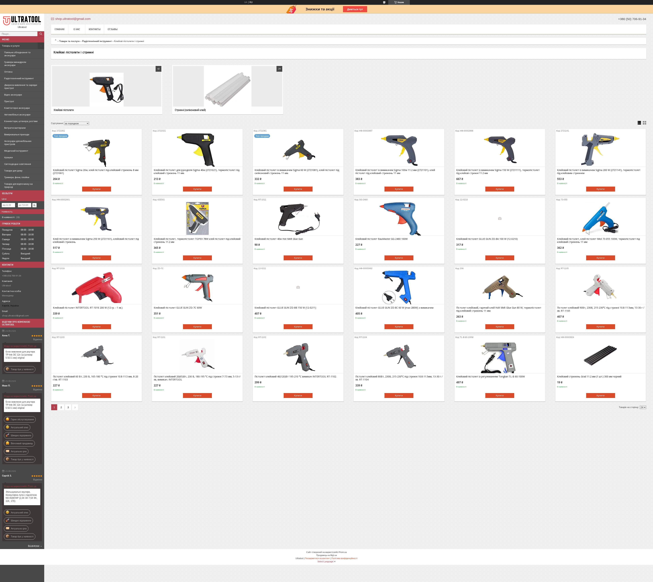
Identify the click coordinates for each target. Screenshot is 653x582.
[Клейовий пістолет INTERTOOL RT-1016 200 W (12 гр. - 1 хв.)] (96, 287)
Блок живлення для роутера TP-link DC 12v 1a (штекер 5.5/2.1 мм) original (20, 354)
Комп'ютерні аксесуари (17, 107)
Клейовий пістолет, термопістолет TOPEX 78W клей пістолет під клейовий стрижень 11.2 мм (197, 240)
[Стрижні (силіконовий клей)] (227, 90)
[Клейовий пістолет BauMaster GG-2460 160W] (399, 219)
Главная (59, 29)
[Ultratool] (22, 21)
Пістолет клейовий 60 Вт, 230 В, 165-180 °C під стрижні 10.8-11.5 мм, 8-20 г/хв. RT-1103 (95, 378)
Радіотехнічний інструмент (19, 78)
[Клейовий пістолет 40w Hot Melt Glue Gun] (298, 219)
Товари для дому (13, 170)
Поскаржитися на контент (317, 558)
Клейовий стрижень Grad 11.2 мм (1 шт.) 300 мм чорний (589, 376)
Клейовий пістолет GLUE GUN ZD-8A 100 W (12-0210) (487, 238)
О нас (76, 29)
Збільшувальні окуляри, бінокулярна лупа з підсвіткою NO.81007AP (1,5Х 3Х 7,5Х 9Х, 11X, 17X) (21, 496)
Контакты (95, 29)
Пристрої (9, 101)
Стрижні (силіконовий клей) (190, 109)
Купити (97, 188)
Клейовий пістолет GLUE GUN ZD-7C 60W (178, 307)
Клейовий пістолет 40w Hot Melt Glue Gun (279, 238)
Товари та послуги (69, 41)
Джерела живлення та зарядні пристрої (20, 86)
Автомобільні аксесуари (17, 114)
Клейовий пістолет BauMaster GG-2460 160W (381, 238)
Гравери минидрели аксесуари (15, 63)
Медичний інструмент (16, 150)
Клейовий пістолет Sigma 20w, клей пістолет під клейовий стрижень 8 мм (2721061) (95, 172)
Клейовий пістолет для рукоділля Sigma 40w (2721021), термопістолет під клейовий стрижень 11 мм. (196, 172)
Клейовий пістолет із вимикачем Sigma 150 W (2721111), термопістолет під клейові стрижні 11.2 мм (498, 172)
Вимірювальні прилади (16, 134)
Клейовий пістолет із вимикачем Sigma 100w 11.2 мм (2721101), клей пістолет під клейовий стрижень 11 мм (395, 172)
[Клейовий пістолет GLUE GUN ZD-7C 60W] (197, 287)
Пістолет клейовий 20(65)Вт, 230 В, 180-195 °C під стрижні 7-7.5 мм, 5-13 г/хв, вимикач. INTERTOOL (197, 378)
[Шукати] (40, 33)
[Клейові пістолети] (106, 90)
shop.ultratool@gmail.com (15, 315)
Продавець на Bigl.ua (326, 555)
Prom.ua (343, 552)
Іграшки (8, 157)
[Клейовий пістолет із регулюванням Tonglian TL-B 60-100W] (500, 356)
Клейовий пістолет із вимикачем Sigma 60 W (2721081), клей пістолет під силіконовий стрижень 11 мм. (297, 172)
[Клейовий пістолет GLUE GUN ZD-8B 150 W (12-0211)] (298, 287)
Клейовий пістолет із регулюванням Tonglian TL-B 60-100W (490, 376)
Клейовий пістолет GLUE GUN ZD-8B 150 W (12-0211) (285, 307)
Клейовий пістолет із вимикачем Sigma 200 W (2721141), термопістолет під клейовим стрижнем (598, 172)
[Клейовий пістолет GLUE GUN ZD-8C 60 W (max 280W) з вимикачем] (399, 287)
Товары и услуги (11, 45)
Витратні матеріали (15, 127)
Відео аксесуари (13, 94)
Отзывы (113, 29)
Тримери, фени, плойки (16, 177)
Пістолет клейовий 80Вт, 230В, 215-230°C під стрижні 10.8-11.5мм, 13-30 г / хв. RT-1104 (398, 378)
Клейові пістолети (64, 109)
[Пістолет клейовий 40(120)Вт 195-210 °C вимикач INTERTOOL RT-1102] (298, 356)
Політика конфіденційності (344, 558)
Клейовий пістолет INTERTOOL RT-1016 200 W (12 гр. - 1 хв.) (88, 307)
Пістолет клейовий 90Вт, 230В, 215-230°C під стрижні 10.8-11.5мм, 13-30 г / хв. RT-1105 (600, 309)
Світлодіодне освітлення (17, 164)
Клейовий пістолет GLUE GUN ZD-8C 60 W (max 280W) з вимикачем (394, 307)
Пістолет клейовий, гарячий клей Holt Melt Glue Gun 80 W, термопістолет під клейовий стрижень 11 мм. (498, 309)
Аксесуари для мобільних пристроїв (17, 143)
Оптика (8, 71)
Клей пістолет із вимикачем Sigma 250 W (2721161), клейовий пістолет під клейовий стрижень (96, 240)
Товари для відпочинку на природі (18, 185)
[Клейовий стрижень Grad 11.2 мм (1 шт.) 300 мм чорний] (600, 356)
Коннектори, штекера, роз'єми (21, 121)
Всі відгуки (33, 545)
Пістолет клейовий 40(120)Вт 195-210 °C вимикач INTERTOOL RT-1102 (295, 376)
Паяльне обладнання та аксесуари (17, 54)
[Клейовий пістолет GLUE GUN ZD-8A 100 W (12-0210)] (500, 219)
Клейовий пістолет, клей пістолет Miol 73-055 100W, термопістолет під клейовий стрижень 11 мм (598, 240)
